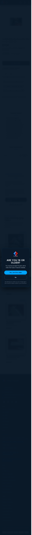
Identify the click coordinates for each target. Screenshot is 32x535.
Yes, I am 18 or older (15, 272)
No (16, 277)
